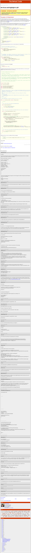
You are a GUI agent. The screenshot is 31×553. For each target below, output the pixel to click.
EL (3, 512)
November (3, 542)
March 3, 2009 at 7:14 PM (4, 303)
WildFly (27, 516)
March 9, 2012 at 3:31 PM (4, 486)
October (3, 543)
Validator (6, 516)
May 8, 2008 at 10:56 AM (3, 260)
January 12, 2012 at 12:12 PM (4, 460)
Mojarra (24, 24)
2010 (2, 534)
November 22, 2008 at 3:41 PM (4, 298)
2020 (2, 525)
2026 (2, 520)
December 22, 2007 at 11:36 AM (4, 221)
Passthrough (11, 514)
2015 (2, 530)
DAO (9, 511)
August (3, 545)
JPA (8, 513)
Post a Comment (3, 497)
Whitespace (25, 516)
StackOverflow (5, 515)
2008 (2, 536)
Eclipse (28, 511)
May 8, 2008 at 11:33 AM (3, 274)
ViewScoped (17, 516)
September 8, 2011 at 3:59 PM (4, 441)
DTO (22, 511)
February (3, 549)
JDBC (6, 513)
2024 (2, 522)
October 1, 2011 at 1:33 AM (4, 454)
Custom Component (6, 511)
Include (28, 512)
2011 (2, 533)
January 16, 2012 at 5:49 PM (4, 478)
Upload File (25, 515)
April (3, 547)
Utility (3, 516)
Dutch (24, 511)
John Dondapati (3, 304)
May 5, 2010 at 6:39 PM (3, 361)
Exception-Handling (6, 512)
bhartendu (2, 437)
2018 (2, 527)
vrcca (1, 461)
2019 (2, 526)
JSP (15, 513)
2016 (2, 529)
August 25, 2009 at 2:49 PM (4, 324)
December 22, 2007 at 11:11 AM (4, 205)
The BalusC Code (15, 1)
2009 (2, 535)
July (2, 546)
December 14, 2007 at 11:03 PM (4, 181)
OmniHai (8, 514)
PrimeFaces (28, 514)
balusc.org (9, 506)
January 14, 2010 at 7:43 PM (4, 333)
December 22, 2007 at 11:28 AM (4, 216)
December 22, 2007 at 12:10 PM (4, 249)
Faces (12, 512)
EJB (2, 512)
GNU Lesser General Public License (8, 143)
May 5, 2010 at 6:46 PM (3, 366)
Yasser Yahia (3, 449)
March (3, 548)
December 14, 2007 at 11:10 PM (4, 193)
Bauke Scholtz (3, 182)
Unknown (2, 282)
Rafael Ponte (3, 152)
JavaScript (8, 147)
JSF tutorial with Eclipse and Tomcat (15, 279)
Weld (22, 516)
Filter (14, 512)
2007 (2, 537)
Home (15, 498)
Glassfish (18, 512)
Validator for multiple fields (6, 540)
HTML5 (22, 512)
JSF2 (13, 513)
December (3, 538)
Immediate (26, 512)
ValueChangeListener (10, 516)
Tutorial (20, 515)
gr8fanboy (2, 250)
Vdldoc (13, 516)
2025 (2, 521)
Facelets (9, 512)
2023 (2, 523)
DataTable (12, 511)
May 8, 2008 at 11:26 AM (3, 267)
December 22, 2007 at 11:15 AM (4, 211)
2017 (2, 528)
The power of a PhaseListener (7, 17)
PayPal (12, 507)
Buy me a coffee (6, 507)
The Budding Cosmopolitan (5, 379)
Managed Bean (19, 513)
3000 (2, 519)
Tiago (2, 334)
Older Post (28, 498)
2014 (2, 531)
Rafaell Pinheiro (3, 314)
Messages (23, 513)
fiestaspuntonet (3, 212)
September (3, 544)
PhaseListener (13, 147)
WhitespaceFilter (4, 541)
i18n (24, 512)
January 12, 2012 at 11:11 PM (4, 471)
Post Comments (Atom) (7, 500)
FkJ (1, 299)
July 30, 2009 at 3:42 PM (3, 319)
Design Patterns (15, 511)
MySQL (28, 513)
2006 (2, 551)
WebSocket (20, 516)
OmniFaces (12, 13)
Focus (3, 147)
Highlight (6, 147)
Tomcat (16, 515)
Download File (19, 511)
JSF (10, 147)
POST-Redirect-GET (24, 514)
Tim (1, 479)
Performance (15, 514)
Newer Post (2, 498)
